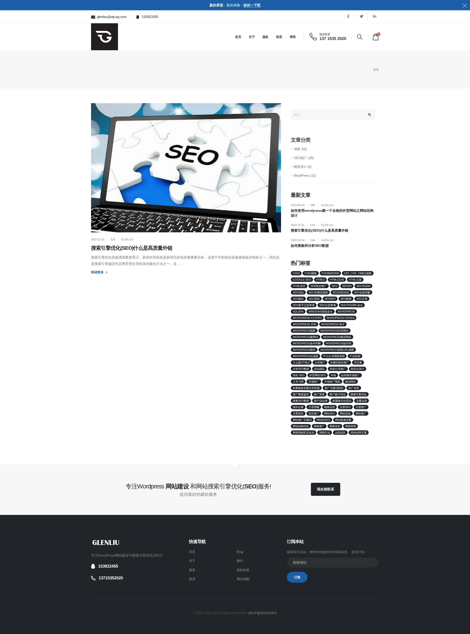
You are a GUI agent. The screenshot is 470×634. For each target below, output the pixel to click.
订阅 (297, 577)
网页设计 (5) (302, 167)
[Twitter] (361, 16)
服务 (265, 37)
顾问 (240, 561)
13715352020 (111, 578)
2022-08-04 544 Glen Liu (312, 240)
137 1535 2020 (332, 38)
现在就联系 (325, 489)
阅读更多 (98, 272)
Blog (240, 552)
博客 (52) (300, 149)
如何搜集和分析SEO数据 (310, 246)
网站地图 (243, 579)
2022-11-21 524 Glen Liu (312, 225)
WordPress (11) (305, 175)
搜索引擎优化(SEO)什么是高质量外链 (131, 248)
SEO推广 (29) (304, 158)
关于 (252, 37)
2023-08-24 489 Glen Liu (312, 205)
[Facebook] (348, 16)
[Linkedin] (375, 16)
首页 (238, 37)
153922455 (149, 17)
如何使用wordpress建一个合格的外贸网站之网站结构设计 (332, 213)
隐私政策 (243, 570)
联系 (279, 37)
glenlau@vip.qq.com (111, 17)
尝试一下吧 (251, 5)
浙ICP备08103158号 (262, 613)
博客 (293, 37)
